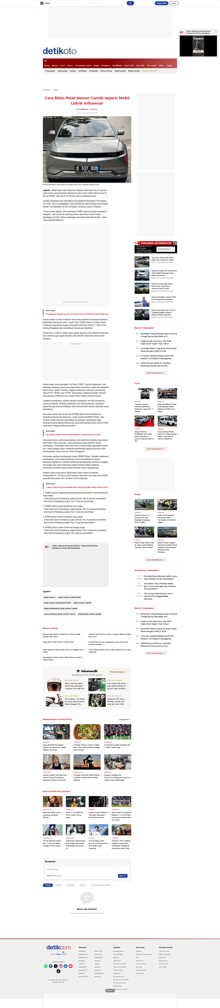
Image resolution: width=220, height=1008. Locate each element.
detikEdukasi (83, 954)
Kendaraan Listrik (83, 65)
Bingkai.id (116, 973)
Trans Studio (117, 970)
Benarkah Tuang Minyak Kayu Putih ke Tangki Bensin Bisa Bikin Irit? (159, 335)
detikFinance (83, 957)
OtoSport (105, 65)
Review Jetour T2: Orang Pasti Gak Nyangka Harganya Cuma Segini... (142, 518)
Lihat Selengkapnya (154, 373)
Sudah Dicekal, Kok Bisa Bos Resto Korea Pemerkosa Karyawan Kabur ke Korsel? (55, 777)
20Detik (97, 967)
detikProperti (83, 976)
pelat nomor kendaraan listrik (57, 603)
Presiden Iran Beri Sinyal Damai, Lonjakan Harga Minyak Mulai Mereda (86, 777)
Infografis (93, 71)
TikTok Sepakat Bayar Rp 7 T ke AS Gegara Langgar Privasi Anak (52, 843)
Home (47, 65)
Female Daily (163, 964)
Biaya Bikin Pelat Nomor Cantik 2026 (58, 642)
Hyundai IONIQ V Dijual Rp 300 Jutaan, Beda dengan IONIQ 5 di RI (159, 349)
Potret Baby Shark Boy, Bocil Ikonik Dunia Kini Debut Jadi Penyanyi (98, 844)
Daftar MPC (161, 3)
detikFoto (97, 970)
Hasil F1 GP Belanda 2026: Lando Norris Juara (74, 814)
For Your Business (119, 983)
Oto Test (140, 65)
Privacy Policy (141, 970)
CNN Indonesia (164, 951)
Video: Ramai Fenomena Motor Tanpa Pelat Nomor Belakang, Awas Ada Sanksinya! (199, 33)
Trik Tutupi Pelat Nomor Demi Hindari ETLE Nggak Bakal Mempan (158, 596)
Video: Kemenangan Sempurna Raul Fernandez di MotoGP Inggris (166, 518)
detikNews (82, 951)
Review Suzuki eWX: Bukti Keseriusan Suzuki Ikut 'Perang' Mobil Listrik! (162, 286)
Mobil (62, 65)
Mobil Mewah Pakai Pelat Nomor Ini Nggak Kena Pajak (63, 651)
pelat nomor (49, 597)
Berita (55, 65)
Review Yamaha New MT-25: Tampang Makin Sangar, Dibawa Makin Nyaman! (163, 312)
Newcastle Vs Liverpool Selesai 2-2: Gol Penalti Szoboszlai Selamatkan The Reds (121, 816)
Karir (137, 957)
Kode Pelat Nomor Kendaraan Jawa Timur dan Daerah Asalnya (108, 643)
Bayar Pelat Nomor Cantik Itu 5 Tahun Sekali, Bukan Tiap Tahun (61, 635)
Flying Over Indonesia (121, 980)
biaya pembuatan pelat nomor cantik (60, 608)
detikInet (82, 961)
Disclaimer (140, 973)
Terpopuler (50, 71)
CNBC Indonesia (164, 954)
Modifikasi (117, 65)
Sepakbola (82, 970)
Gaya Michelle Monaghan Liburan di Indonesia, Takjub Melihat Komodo (54, 747)
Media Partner (141, 964)
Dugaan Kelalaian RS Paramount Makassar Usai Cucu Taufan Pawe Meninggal (117, 777)
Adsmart (116, 957)
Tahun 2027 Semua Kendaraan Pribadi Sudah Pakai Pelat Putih (77, 487)
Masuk (174, 3)
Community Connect (120, 989)
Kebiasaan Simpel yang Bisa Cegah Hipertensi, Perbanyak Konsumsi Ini (75, 844)
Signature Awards (119, 964)
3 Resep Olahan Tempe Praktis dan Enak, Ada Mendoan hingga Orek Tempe (86, 747)
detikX (96, 964)
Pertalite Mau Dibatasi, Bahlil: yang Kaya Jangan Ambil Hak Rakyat (160, 577)
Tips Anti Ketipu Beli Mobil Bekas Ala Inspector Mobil (162, 259)
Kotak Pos (139, 961)
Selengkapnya (124, 719)
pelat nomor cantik (82, 603)
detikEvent (117, 961)
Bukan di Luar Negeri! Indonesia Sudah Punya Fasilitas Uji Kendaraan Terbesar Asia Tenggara (167, 547)
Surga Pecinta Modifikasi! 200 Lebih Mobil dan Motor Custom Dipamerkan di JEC (144, 436)
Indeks (169, 65)
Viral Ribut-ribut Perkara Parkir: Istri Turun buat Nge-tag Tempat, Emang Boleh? (160, 586)
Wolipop (97, 961)
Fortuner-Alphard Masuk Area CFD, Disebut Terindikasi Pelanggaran (157, 357)
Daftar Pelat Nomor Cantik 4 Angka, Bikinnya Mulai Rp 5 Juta (110, 635)
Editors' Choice (149, 71)
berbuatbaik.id (118, 951)
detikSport (82, 967)
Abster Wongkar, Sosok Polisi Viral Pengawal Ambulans (163, 298)
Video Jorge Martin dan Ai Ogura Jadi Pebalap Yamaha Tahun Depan (144, 545)
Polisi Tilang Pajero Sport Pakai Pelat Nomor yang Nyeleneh (110, 651)
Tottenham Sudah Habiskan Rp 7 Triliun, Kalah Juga (117, 746)
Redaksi (139, 951)
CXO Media (163, 967)
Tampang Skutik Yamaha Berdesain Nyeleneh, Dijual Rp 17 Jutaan (144, 407)
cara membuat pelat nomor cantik (59, 614)
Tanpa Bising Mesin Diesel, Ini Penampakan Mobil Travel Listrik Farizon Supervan (167, 435)
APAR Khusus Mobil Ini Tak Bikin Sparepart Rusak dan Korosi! (98, 814)
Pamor (73, 71)
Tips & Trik (129, 65)
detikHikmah (98, 973)
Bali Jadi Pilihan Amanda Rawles (52, 814)
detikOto (46, 90)
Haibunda (162, 957)
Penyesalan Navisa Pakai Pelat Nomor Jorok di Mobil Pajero (62, 658)
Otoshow (82, 71)
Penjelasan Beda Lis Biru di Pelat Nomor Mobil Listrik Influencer (77, 314)
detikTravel (98, 951)
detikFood (98, 954)
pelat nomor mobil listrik (69, 597)
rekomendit (117, 986)
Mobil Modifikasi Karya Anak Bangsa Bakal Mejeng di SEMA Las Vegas (166, 407)
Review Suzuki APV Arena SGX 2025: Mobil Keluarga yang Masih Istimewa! (164, 273)
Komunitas (62, 71)
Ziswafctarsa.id (118, 976)
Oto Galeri (151, 65)
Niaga (96, 65)
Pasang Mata (117, 954)
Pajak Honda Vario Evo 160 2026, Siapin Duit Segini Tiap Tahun (156, 342)
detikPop (97, 976)
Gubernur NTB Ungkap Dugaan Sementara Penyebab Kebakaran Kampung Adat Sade (121, 844)
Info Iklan (139, 967)
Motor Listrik (134, 71)
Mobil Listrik (120, 71)
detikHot (82, 964)
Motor (70, 65)
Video (161, 65)
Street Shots (106, 71)
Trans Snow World (119, 967)
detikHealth (98, 957)
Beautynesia (163, 961)
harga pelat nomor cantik (89, 614)
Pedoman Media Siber (144, 954)
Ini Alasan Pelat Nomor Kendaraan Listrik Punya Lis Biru (73, 434)
